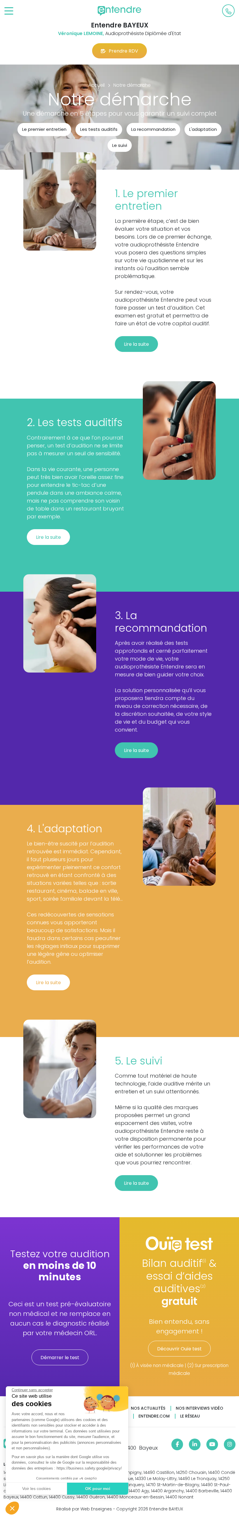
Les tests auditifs (98, 129)
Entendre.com (154, 1416)
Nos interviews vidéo (199, 1408)
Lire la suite (136, 344)
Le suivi (119, 145)
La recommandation (153, 129)
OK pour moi (97, 1488)
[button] (12, 1508)
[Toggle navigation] (8, 11)
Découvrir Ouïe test (179, 1348)
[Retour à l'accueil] (119, 11)
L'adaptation (203, 129)
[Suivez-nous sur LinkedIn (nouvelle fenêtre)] (195, 1444)
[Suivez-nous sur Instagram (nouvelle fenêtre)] (230, 1444)
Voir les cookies (36, 1488)
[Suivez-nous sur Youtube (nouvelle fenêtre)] (212, 1444)
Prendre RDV (123, 51)
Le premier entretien (44, 129)
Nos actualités (148, 1408)
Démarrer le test (60, 1357)
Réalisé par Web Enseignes (84, 1509)
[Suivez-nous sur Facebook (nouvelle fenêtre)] (177, 1444)
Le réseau (190, 1416)
